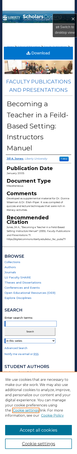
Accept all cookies (38, 430)
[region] (38, 413)
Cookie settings (26, 410)
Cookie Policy (52, 415)
